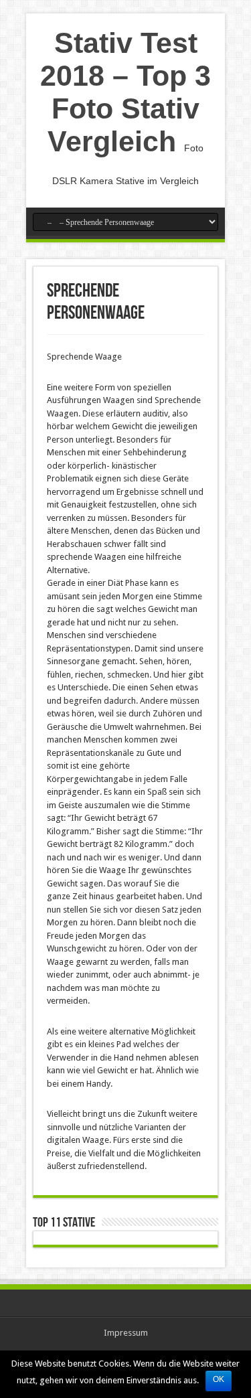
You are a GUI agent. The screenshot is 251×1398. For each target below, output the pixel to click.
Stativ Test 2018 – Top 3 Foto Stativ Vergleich (125, 92)
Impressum (126, 1333)
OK (218, 1379)
